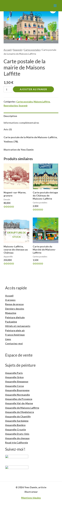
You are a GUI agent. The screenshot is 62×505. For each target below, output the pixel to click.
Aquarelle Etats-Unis (17, 433)
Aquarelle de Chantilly (18, 416)
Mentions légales (31, 497)
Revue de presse (14, 304)
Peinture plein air (15, 330)
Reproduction (11, 105)
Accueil (8, 50)
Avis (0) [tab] (8, 129)
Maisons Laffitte (42, 101)
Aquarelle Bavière (15, 425)
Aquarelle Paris (14, 372)
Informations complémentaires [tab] (21, 122)
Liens (8, 339)
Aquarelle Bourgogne (17, 390)
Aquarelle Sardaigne (16, 420)
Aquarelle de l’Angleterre (19, 412)
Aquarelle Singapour (16, 381)
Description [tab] (10, 116)
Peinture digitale (15, 317)
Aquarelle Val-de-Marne (19, 403)
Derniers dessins (14, 308)
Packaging (11, 321)
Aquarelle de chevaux (17, 438)
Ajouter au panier (33, 89)
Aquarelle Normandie (17, 394)
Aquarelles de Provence (18, 399)
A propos (10, 299)
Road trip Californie (16, 442)
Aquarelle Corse (14, 385)
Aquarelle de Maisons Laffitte (22, 407)
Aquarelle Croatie (15, 429)
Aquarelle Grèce (14, 377)
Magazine (10, 312)
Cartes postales (32, 50)
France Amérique (15, 334)
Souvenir (17, 50)
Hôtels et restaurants (17, 325)
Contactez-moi (14, 343)
